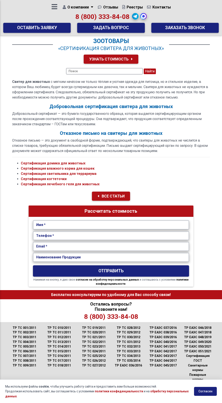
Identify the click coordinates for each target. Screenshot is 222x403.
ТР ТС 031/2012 (128, 342)
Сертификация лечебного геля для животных (60, 184)
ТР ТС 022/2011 (94, 342)
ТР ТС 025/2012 (94, 356)
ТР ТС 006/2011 (24, 351)
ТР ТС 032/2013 (128, 346)
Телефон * (45, 236)
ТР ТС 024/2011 (94, 351)
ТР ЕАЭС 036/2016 (128, 365)
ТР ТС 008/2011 (24, 361)
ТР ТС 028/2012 (128, 328)
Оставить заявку (37, 27)
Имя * (41, 225)
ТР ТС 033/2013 (128, 351)
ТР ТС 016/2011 (59, 356)
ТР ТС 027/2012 (94, 365)
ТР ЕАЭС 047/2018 (197, 332)
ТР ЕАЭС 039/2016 (163, 337)
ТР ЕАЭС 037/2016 (163, 328)
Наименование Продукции (58, 257)
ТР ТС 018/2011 (59, 365)
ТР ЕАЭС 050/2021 (197, 346)
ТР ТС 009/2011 (24, 365)
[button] (135, 16)
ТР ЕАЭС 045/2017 (163, 365)
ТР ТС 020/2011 (94, 332)
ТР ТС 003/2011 (24, 337)
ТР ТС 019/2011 (94, 328)
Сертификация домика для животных (53, 163)
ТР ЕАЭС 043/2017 (163, 356)
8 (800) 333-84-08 (102, 16)
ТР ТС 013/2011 (59, 342)
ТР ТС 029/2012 (128, 332)
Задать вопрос (111, 27)
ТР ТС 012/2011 (59, 337)
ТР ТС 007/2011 (24, 356)
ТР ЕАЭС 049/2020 (197, 342)
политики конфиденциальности (119, 391)
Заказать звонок (185, 27)
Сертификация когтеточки (44, 179)
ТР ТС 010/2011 (59, 328)
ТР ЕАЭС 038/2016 (163, 332)
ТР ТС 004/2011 (24, 342)
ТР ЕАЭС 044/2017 (163, 361)
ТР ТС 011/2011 (59, 332)
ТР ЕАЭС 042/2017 (163, 351)
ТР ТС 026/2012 (94, 361)
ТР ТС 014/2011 (59, 346)
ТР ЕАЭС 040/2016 (163, 342)
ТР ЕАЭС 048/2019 (197, 337)
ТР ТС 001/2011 (24, 328)
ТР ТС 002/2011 (24, 332)
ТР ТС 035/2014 (128, 361)
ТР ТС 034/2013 (128, 356)
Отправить (111, 270)
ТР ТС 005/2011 (24, 346)
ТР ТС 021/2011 (94, 337)
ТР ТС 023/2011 (94, 346)
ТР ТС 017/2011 (59, 361)
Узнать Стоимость (109, 59)
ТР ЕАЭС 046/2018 (197, 328)
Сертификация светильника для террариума (58, 174)
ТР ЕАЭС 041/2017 (163, 346)
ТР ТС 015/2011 (59, 351)
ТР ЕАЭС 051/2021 (197, 351)
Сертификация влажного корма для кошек (58, 168)
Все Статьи (113, 196)
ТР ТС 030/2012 (128, 337)
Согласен (205, 391)
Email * (41, 246)
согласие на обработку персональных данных (107, 279)
